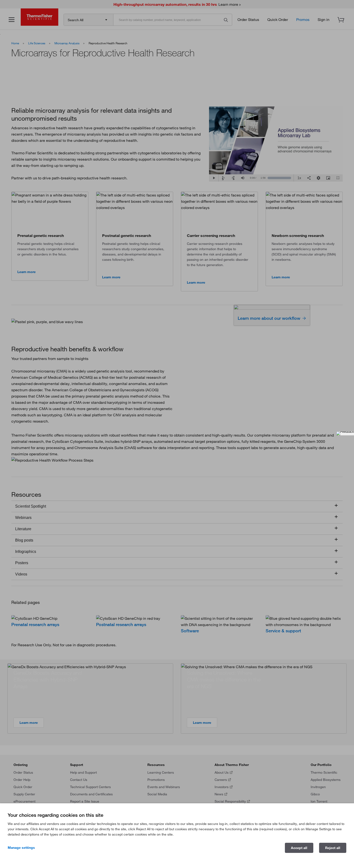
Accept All (299, 848)
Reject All (332, 848)
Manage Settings (21, 847)
